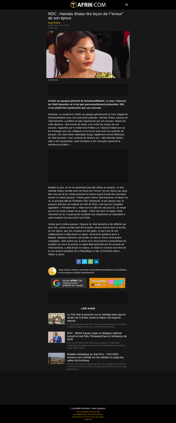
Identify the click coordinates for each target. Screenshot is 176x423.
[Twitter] (84, 261)
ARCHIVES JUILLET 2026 (80, 417)
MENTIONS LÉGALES (95, 414)
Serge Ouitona (54, 23)
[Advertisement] (88, 90)
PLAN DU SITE (95, 412)
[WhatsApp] (90, 261)
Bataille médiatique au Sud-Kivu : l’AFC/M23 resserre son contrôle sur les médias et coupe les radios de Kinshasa (95, 357)
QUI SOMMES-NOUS (80, 414)
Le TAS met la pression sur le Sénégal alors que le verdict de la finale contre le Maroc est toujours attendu (96, 317)
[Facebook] (78, 261)
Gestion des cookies (97, 417)
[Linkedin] (96, 261)
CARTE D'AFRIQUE (82, 412)
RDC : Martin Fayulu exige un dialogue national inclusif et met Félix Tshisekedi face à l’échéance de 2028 (97, 336)
